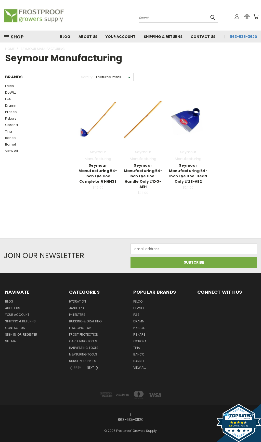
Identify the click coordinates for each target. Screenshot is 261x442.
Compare (96, 119)
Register (30, 334)
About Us (88, 36)
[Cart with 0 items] (255, 16)
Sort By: (87, 77)
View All (11, 150)
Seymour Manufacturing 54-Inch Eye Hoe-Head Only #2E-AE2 (188, 173)
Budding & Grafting (85, 321)
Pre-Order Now (98, 128)
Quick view (98, 109)
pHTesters (77, 314)
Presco (11, 111)
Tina (8, 131)
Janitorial (77, 308)
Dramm (11, 105)
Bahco (10, 137)
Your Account (121, 36)
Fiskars (10, 118)
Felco (9, 85)
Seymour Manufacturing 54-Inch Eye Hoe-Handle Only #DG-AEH (143, 176)
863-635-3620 (243, 36)
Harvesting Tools (83, 348)
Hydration (77, 301)
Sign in (11, 334)
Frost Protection (83, 334)
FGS (8, 98)
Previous (253, 426)
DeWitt (10, 92)
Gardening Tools (83, 341)
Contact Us (203, 36)
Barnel (10, 144)
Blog (65, 36)
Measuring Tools (83, 354)
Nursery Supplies (82, 361)
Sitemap (11, 341)
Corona (11, 124)
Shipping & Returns (163, 36)
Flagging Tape (80, 328)
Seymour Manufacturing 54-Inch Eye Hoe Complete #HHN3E (98, 173)
